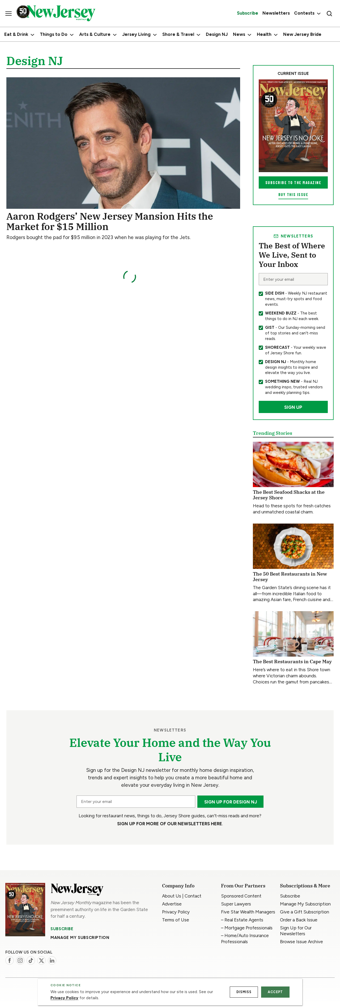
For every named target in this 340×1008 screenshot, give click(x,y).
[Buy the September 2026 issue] (293, 125)
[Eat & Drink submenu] (32, 35)
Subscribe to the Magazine (293, 182)
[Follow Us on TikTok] (31, 960)
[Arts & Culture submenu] (115, 35)
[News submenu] (249, 35)
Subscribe (61, 928)
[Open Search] (329, 13)
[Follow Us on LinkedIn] (52, 960)
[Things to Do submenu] (72, 35)
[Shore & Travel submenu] (198, 35)
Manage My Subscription (79, 937)
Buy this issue (293, 194)
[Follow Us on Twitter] (41, 960)
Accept (275, 992)
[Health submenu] (276, 35)
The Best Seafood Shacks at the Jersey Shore (289, 495)
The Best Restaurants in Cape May (292, 661)
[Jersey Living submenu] (155, 35)
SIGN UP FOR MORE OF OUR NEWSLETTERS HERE (169, 823)
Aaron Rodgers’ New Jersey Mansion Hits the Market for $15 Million (109, 221)
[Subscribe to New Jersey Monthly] (25, 909)
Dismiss (243, 992)
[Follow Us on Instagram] (20, 960)
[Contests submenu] (318, 13)
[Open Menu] (8, 13)
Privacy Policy (64, 998)
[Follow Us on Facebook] (9, 960)
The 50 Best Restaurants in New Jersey (290, 577)
